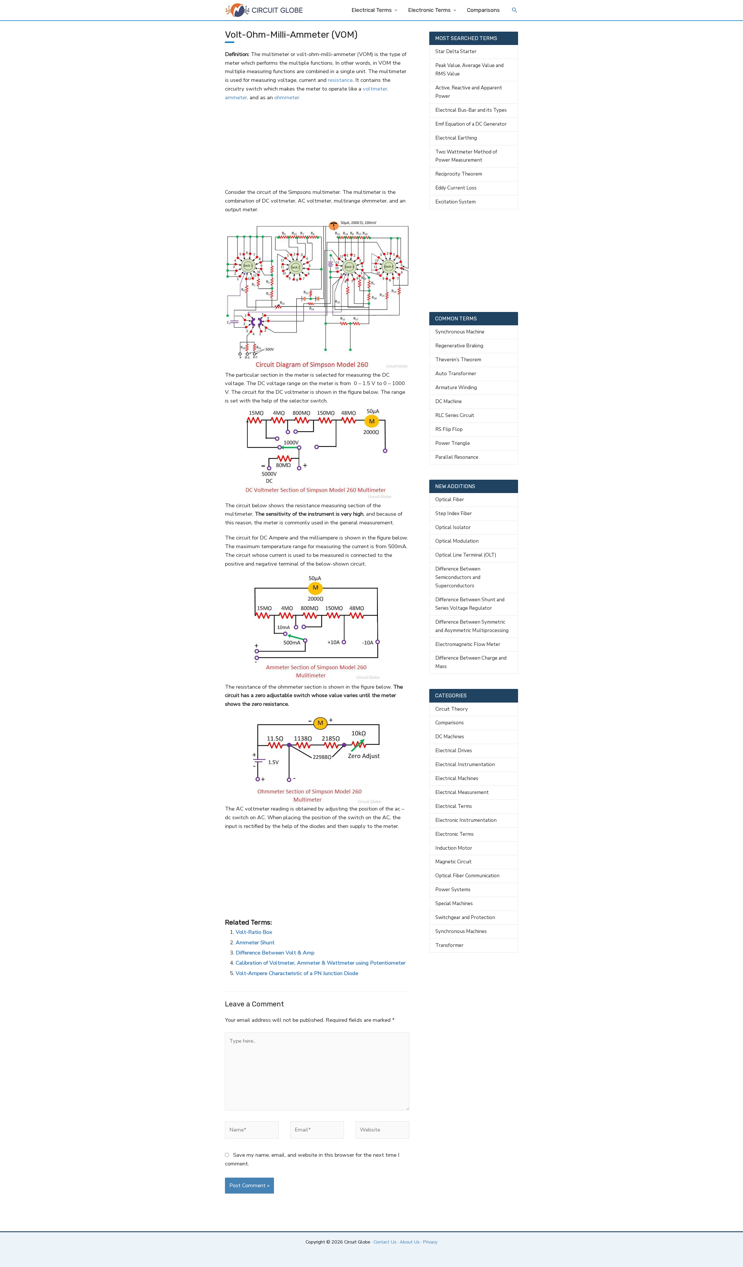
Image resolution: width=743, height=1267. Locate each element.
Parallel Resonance (456, 457)
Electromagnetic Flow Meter (467, 644)
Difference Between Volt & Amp (275, 952)
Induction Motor (453, 848)
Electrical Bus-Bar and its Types (471, 110)
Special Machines (454, 903)
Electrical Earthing (456, 138)
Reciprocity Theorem (458, 174)
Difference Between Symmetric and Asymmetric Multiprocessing (471, 626)
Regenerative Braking (459, 345)
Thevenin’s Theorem (458, 359)
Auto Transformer (455, 373)
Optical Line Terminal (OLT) (465, 555)
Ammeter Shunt (255, 942)
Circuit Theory (451, 709)
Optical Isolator (453, 527)
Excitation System (455, 201)
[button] (514, 10)
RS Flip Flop (449, 429)
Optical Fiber (449, 499)
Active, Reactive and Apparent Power (468, 92)
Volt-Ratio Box (254, 932)
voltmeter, (375, 89)
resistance (340, 80)
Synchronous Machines (461, 931)
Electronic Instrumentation (466, 820)
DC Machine (448, 401)
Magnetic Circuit (453, 861)
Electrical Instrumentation (465, 764)
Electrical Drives (453, 750)
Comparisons (483, 10)
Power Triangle (452, 443)
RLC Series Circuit (454, 415)
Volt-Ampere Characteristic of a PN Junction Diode (297, 973)
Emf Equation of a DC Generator (471, 124)
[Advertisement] (316, 145)
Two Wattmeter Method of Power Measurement (466, 156)
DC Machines (449, 736)
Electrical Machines (456, 778)
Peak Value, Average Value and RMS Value (469, 69)
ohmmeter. (287, 97)
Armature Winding (456, 387)
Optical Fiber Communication (467, 875)
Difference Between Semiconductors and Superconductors (457, 577)
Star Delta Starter (456, 51)
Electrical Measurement (462, 792)
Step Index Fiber (453, 513)
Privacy (430, 1242)
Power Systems (452, 889)
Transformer (449, 945)
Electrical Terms (371, 10)
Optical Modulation (457, 541)
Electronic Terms (429, 10)
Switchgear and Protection (465, 917)
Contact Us (385, 1242)
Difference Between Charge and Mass (470, 662)
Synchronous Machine (459, 332)
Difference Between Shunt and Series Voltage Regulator (469, 603)
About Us (410, 1242)
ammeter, (236, 97)
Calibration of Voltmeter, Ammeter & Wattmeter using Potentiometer (320, 963)
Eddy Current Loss (456, 188)
